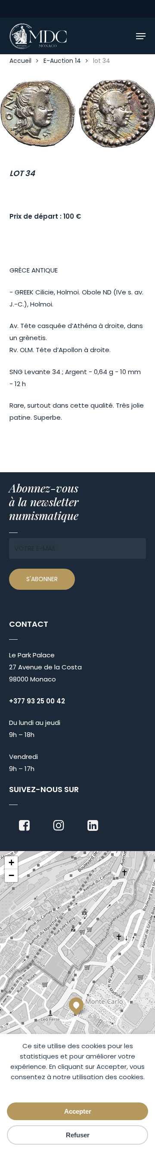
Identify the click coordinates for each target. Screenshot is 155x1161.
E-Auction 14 (62, 61)
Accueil (20, 61)
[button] (141, 36)
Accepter (77, 1111)
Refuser (78, 1135)
